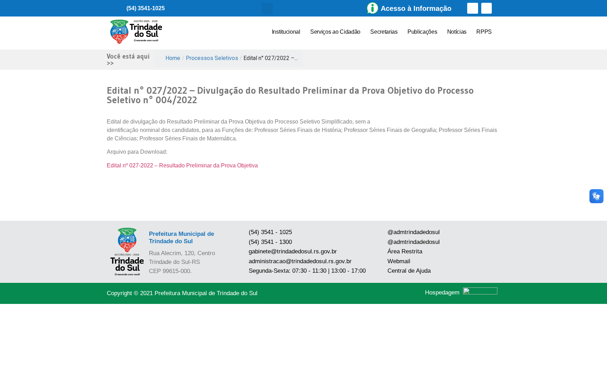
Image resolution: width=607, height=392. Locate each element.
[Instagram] (486, 8)
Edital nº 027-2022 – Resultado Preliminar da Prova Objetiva (182, 165)
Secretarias (384, 32)
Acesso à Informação (416, 8)
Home (172, 58)
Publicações (422, 32)
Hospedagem (442, 292)
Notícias (457, 32)
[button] (267, 8)
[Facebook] (472, 8)
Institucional (286, 32)
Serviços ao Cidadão (335, 32)
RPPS (484, 32)
